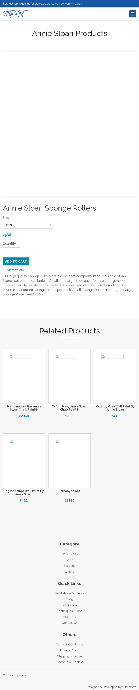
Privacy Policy (69, 650)
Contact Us (69, 623)
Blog (69, 599)
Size (6, 217)
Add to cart (16, 261)
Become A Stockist (69, 662)
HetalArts (130, 687)
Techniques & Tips (69, 611)
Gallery (69, 571)
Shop (69, 560)
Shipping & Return (69, 656)
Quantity (9, 243)
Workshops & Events (69, 593)
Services (69, 565)
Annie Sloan (69, 554)
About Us (69, 617)
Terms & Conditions (69, 644)
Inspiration (69, 605)
